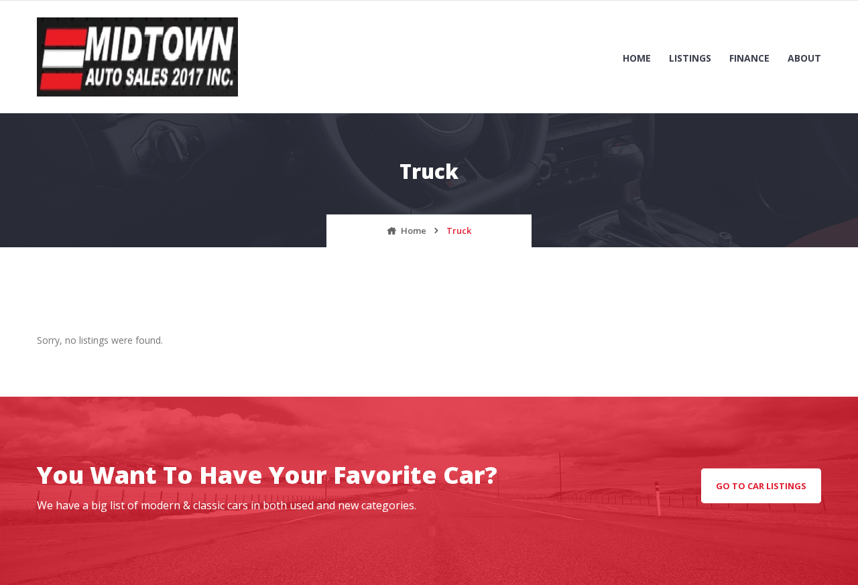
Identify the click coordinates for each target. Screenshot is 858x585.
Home (637, 58)
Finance (749, 58)
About (804, 58)
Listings (690, 58)
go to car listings (761, 486)
